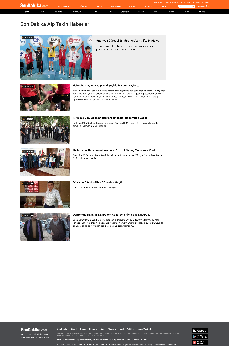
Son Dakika (62, 329)
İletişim (40, 338)
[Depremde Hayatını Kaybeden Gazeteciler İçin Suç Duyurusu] (45, 227)
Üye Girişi (201, 6)
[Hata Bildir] (172, 345)
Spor (102, 329)
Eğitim (187, 12)
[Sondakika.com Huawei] (200, 342)
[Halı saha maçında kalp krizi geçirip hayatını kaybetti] (45, 98)
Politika (27, 12)
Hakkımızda (25, 338)
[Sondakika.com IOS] (200, 330)
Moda (109, 12)
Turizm (171, 12)
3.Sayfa (202, 12)
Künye (46, 338)
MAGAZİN (147, 6)
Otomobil (125, 12)
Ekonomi (93, 329)
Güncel (74, 329)
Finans (42, 12)
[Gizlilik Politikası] (78, 345)
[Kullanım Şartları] (63, 345)
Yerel (121, 329)
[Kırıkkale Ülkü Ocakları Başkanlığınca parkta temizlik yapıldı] (45, 130)
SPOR (132, 6)
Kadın (95, 12)
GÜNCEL (83, 6)
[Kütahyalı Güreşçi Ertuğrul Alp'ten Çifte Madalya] (56, 57)
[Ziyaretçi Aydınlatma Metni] (155, 345)
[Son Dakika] (34, 5)
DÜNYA (99, 6)
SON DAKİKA (64, 6)
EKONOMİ (116, 6)
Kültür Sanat (77, 12)
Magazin (112, 329)
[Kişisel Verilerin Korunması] (133, 345)
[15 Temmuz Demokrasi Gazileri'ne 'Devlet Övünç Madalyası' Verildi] (45, 162)
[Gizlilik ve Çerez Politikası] (97, 345)
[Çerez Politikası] (115, 345)
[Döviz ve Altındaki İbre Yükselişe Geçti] (45, 195)
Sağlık (156, 12)
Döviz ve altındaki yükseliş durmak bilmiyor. (95, 187)
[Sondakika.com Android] (200, 336)
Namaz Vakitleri (144, 329)
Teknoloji (59, 12)
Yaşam (141, 12)
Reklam (34, 338)
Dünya (83, 329)
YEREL (163, 6)
